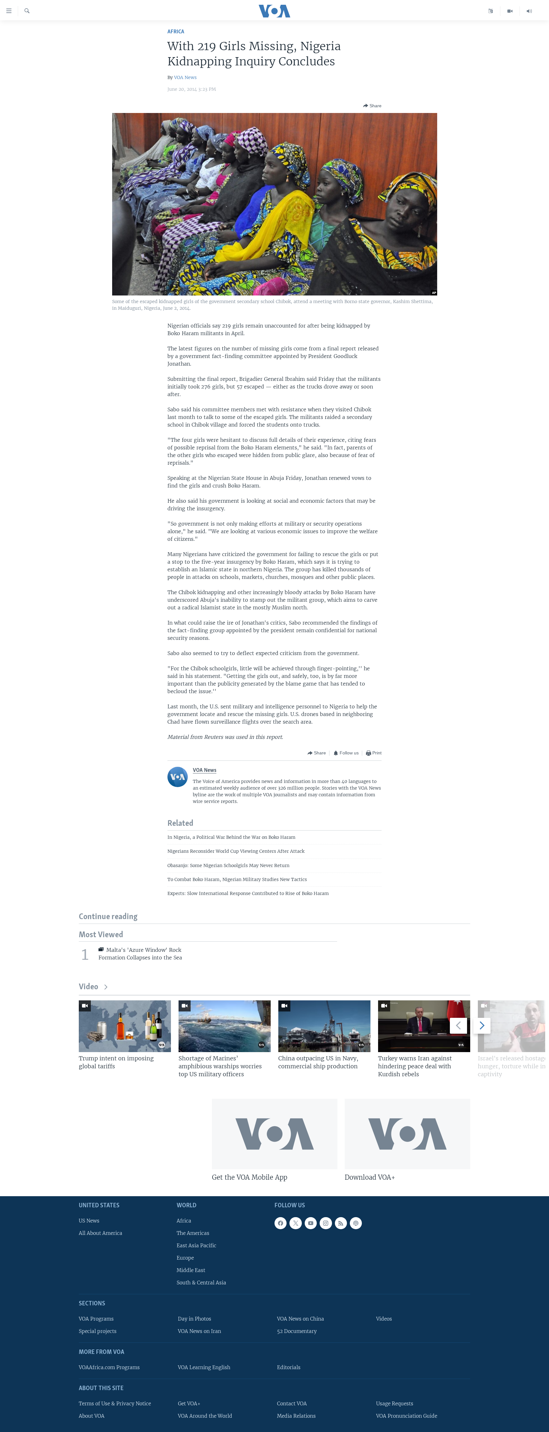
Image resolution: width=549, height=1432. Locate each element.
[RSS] (341, 1223)
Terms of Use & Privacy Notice (115, 1403)
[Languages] (490, 11)
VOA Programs (96, 1319)
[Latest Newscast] (529, 11)
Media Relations (296, 1416)
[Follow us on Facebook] (280, 1223)
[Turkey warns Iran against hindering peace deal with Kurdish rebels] (424, 1026)
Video (88, 987)
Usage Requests (394, 1403)
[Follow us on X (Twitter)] (295, 1223)
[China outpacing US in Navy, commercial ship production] (324, 1026)
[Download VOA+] (407, 1134)
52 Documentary (297, 1331)
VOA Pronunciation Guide (406, 1416)
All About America (100, 1233)
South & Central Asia (201, 1283)
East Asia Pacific (196, 1246)
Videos (384, 1319)
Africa (175, 32)
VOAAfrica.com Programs (109, 1367)
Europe (185, 1258)
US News (89, 1220)
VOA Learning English (204, 1367)
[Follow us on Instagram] (326, 1223)
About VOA (92, 1416)
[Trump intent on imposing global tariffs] (125, 1026)
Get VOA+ (189, 1403)
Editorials (289, 1367)
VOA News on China (300, 1319)
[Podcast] (356, 1223)
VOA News (185, 77)
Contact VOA (292, 1403)
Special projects (98, 1331)
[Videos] (510, 11)
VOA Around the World (205, 1416)
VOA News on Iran (199, 1331)
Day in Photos (194, 1319)
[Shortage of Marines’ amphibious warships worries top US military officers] (225, 1026)
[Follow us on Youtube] (311, 1223)
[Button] (372, 105)
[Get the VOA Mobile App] (274, 1134)
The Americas (193, 1233)
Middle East (191, 1270)
